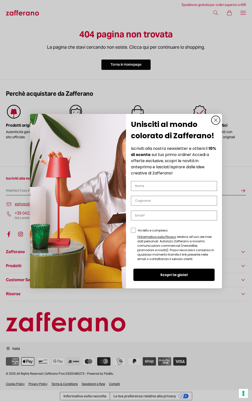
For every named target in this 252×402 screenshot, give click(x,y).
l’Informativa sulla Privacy (156, 237)
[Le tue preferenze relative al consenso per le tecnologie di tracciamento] (243, 393)
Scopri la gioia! (174, 274)
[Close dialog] (215, 120)
